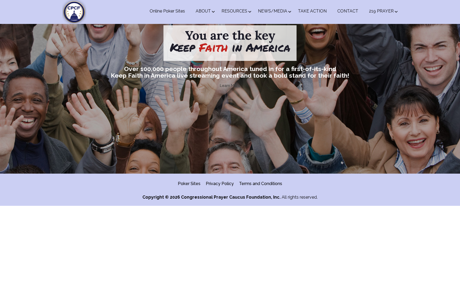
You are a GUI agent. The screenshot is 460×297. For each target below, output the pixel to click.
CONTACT (347, 11)
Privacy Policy (220, 183)
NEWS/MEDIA (272, 11)
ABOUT (203, 11)
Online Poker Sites (167, 11)
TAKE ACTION (312, 11)
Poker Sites (189, 183)
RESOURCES (234, 11)
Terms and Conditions (260, 183)
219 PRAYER (381, 11)
